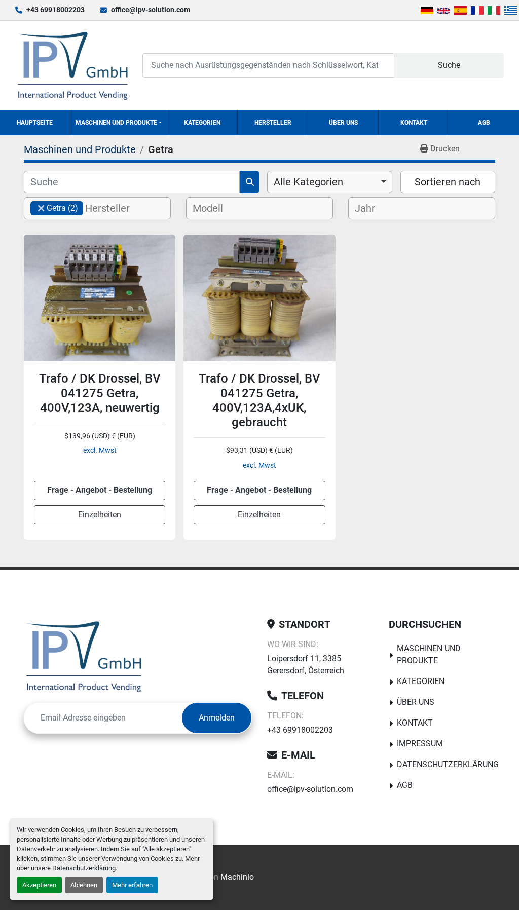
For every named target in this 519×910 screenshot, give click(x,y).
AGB (484, 122)
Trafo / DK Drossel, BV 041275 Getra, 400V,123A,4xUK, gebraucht (259, 400)
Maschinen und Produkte (116, 122)
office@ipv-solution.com (150, 10)
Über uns (343, 122)
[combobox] (329, 182)
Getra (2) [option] (54, 208)
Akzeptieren (39, 885)
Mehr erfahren (132, 885)
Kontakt (413, 122)
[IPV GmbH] (84, 656)
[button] (118, 122)
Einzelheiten (99, 514)
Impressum (420, 743)
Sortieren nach (447, 182)
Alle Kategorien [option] (308, 182)
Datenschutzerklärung (84, 868)
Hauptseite (35, 122)
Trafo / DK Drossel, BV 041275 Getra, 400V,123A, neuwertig (100, 393)
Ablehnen (83, 885)
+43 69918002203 (55, 10)
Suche (449, 65)
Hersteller (272, 122)
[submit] (250, 182)
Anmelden (217, 718)
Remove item (41, 208)
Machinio (237, 877)
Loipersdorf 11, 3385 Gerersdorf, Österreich (305, 664)
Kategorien (202, 122)
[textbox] (115, 208)
